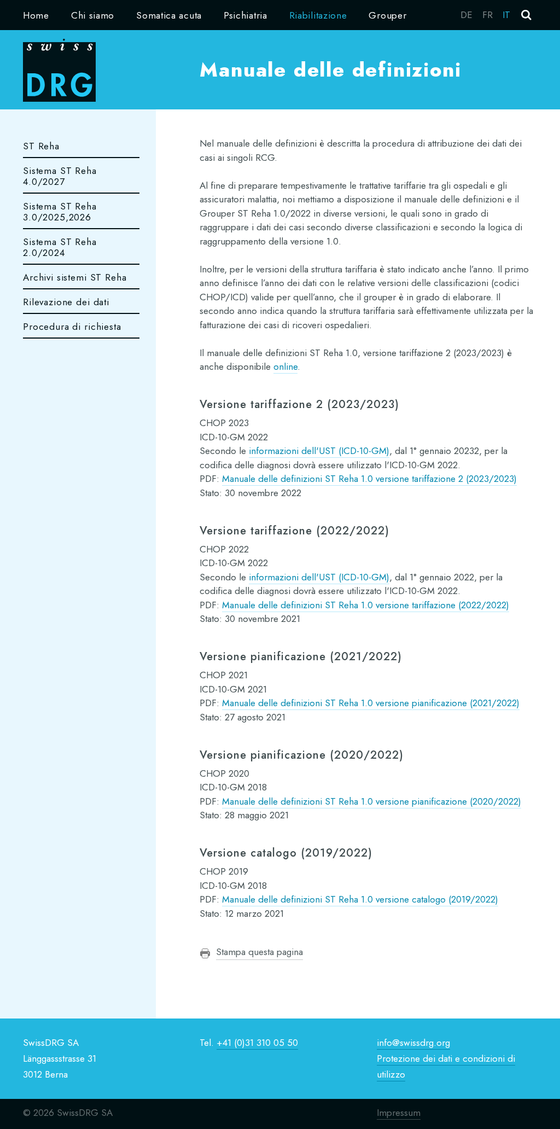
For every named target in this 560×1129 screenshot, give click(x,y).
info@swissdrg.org (413, 1042)
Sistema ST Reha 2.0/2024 (60, 247)
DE (466, 14)
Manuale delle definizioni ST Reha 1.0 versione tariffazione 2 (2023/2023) (369, 478)
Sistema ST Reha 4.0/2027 (60, 176)
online (285, 366)
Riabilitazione (318, 15)
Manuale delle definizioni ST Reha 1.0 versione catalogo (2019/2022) (360, 899)
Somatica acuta (169, 15)
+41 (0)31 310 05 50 (257, 1042)
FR (487, 14)
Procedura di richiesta (72, 326)
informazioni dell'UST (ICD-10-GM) (319, 450)
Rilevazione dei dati (66, 302)
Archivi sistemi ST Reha (75, 277)
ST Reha (41, 146)
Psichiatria (245, 15)
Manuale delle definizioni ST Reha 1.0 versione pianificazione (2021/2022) (371, 702)
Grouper (387, 15)
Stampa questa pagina (259, 951)
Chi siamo (92, 15)
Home (36, 15)
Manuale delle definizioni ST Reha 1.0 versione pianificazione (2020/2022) (371, 801)
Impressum (399, 1112)
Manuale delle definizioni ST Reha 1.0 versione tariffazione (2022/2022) (365, 605)
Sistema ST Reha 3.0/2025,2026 (60, 212)
